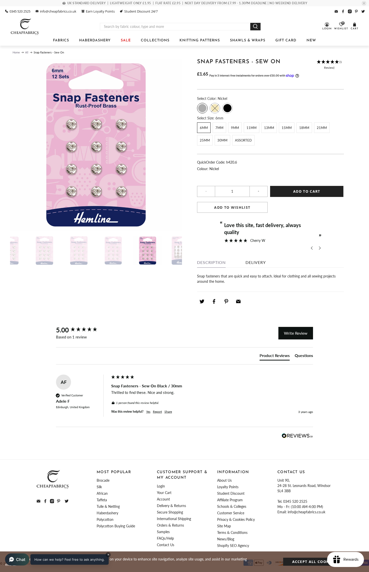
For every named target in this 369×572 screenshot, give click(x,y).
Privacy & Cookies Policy (236, 519)
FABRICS (61, 40)
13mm (269, 128)
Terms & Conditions (232, 532)
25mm (205, 140)
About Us (224, 480)
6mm (204, 128)
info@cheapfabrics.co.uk (58, 11)
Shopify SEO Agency (233, 545)
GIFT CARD (285, 40)
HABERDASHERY (95, 40)
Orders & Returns (170, 525)
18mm (304, 128)
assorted (243, 140)
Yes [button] (148, 411)
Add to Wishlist (232, 207)
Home (16, 52)
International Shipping (174, 519)
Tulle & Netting (108, 506)
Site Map (224, 526)
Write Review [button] (296, 333)
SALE (126, 40)
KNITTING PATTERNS (199, 40)
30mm (222, 140)
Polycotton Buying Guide (116, 526)
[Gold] (215, 108)
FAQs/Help (165, 538)
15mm (287, 128)
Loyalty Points (227, 487)
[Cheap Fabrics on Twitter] (363, 11)
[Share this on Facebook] (214, 301)
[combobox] (175, 26)
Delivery (255, 262)
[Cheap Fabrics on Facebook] (343, 11)
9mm (235, 128)
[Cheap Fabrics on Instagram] (350, 11)
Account (163, 499)
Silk (99, 487)
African (102, 493)
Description (211, 262)
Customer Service (230, 513)
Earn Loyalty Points (100, 11)
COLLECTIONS (155, 40)
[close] (363, 3)
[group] (82, 329)
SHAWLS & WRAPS (247, 40)
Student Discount (230, 493)
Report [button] (157, 411)
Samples (163, 532)
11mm (252, 128)
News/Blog (225, 539)
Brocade (103, 480)
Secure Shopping (170, 512)
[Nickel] (202, 108)
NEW (311, 40)
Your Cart (164, 492)
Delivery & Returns (171, 506)
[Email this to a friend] (238, 301)
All (26, 52)
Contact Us (165, 545)
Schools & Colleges (231, 506)
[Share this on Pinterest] (226, 301)
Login (161, 486)
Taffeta (102, 500)
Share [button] (168, 411)
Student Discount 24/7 (141, 11)
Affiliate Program (230, 500)
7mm (219, 128)
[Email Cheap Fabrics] (336, 11)
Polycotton (105, 519)
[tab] (275, 356)
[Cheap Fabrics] (25, 26)
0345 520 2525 (20, 11)
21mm (322, 128)
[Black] (227, 108)
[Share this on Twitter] (202, 301)
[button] (329, 65)
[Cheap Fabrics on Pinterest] (356, 11)
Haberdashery (107, 513)
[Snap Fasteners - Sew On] (96, 145)
